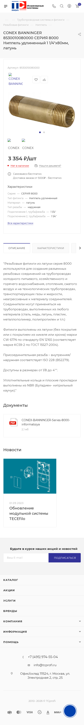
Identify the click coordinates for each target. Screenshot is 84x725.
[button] (40, 132)
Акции (9, 590)
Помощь (11, 642)
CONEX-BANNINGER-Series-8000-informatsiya (46, 422)
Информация (15, 631)
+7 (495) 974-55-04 (43, 657)
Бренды (10, 611)
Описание (16, 248)
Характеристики (50, 248)
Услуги (9, 600)
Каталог (10, 580)
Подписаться (65, 557)
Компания (12, 621)
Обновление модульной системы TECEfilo (28, 513)
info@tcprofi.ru (45, 665)
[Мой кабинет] (69, 6)
